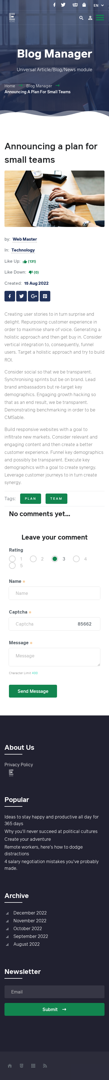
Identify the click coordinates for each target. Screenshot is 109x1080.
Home (9, 85)
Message (19, 643)
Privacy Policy (18, 764)
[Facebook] (55, 5)
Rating (16, 550)
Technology (23, 250)
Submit (50, 1009)
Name (15, 581)
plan (30, 498)
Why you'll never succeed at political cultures (51, 831)
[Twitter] (64, 5)
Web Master (25, 239)
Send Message (33, 691)
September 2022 (30, 936)
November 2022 (29, 921)
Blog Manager (39, 85)
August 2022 (26, 944)
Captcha (19, 612)
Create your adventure (27, 839)
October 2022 (27, 928)
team (56, 498)
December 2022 (30, 913)
